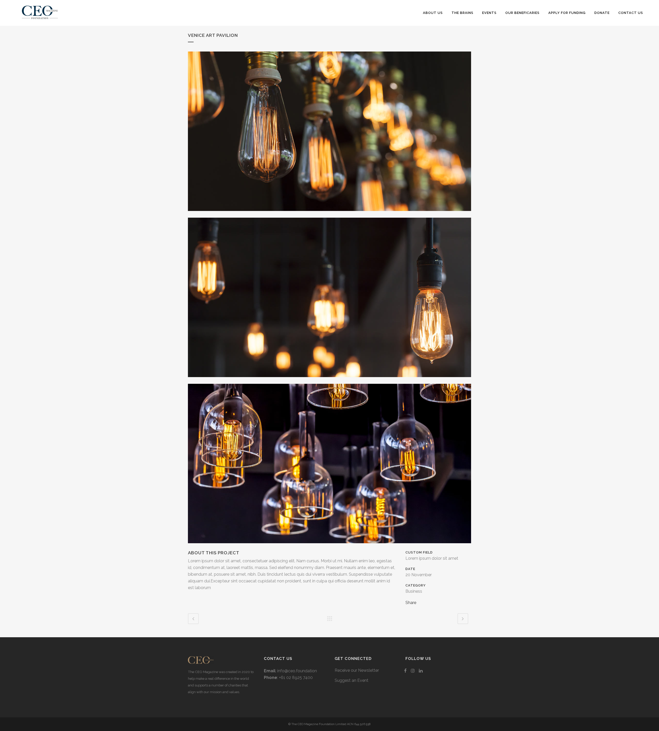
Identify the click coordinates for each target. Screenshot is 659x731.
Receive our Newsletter (357, 670)
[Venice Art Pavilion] (329, 214)
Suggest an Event (351, 680)
